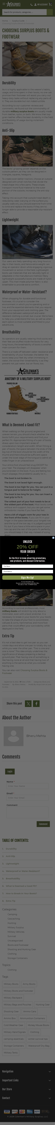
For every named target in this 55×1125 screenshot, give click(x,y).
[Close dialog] (53, 538)
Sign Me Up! (27, 577)
